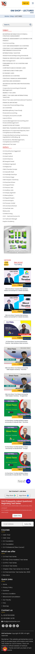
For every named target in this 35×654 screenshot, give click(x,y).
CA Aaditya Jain (8, 190)
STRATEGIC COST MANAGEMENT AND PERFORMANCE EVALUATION (15, 49)
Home (7, 16)
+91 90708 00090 (9, 615)
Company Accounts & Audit (12, 116)
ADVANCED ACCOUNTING (11, 76)
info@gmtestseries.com (11, 621)
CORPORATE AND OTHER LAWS (12, 71)
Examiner (5, 590)
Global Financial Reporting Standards (15, 55)
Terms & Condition (9, 594)
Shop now (26, 286)
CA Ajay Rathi (7, 154)
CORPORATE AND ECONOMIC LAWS (14, 68)
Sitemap (5, 606)
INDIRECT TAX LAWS (9, 93)
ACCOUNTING (7, 108)
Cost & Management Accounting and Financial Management (15, 122)
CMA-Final (6, 535)
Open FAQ (17, 516)
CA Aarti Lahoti (8, 156)
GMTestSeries (6, 633)
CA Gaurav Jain (8, 187)
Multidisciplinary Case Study (12, 110)
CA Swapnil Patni (8, 185)
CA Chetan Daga (8, 177)
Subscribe (27, 524)
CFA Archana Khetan (10, 206)
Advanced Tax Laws (9, 144)
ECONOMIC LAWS (8, 73)
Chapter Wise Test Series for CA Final (15, 569)
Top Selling (18, 264)
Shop (12, 16)
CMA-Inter (6, 538)
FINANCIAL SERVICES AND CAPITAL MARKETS (17, 58)
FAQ (4, 603)
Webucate (6, 211)
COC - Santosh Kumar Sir (11, 216)
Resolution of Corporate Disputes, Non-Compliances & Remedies (16, 131)
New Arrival (18, 262)
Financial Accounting (10, 113)
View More (6, 575)
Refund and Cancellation (11, 597)
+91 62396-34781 (9, 618)
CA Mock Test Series (9, 566)
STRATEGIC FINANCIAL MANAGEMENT (15, 78)
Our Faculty (6, 600)
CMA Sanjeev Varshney (10, 180)
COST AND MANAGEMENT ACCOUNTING (16, 46)
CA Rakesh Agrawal (9, 164)
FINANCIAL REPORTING (10, 103)
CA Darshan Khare (9, 182)
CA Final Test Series (9, 557)
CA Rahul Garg (7, 213)
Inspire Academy (8, 221)
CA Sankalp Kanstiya (10, 174)
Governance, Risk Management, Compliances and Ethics (14, 141)
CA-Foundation (8, 544)
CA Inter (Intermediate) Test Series (15, 560)
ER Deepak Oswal (8, 161)
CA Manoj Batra (8, 195)
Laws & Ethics (7, 118)
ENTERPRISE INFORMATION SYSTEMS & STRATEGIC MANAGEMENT (15, 35)
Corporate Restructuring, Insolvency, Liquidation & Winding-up (15, 136)
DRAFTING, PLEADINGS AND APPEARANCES (16, 128)
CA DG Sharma (8, 159)
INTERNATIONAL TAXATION (11, 53)
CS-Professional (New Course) (13, 547)
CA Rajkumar (7, 167)
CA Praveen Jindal (9, 203)
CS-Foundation (7, 541)
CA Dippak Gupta (8, 198)
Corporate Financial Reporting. (13, 105)
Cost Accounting (8, 43)
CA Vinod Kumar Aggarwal (12, 151)
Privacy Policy (7, 587)
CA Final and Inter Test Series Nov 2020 (16, 572)
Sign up (25, 3)
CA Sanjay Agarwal (9, 193)
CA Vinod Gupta (8, 200)
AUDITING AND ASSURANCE (11, 81)
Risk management (9, 61)
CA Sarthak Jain (8, 208)
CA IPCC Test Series (9, 563)
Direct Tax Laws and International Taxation (17, 100)
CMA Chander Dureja (10, 169)
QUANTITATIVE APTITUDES (11, 125)
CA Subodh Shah (8, 172)
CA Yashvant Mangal (10, 219)
